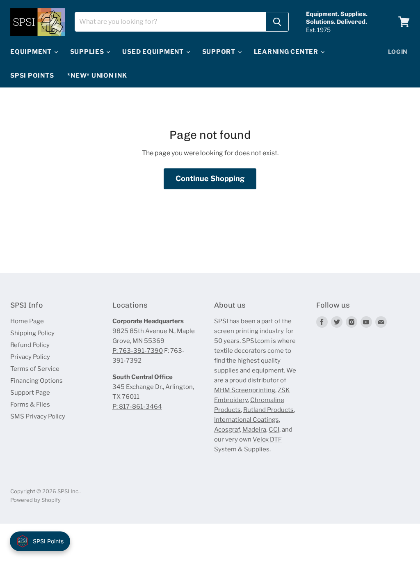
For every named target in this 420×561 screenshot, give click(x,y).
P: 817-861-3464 (137, 406)
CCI (274, 429)
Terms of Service (34, 368)
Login (398, 51)
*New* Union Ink (97, 75)
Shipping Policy (32, 333)
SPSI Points (32, 75)
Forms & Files (30, 404)
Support (219, 51)
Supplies (88, 51)
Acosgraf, (227, 429)
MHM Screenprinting (244, 390)
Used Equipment (153, 51)
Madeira (254, 429)
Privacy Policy (30, 357)
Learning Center (287, 51)
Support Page (30, 392)
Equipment (31, 51)
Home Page (27, 321)
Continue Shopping (210, 178)
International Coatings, (247, 419)
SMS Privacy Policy (37, 416)
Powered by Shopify (35, 500)
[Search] (277, 21)
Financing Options (36, 380)
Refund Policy (30, 345)
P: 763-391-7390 (137, 350)
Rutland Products (268, 410)
